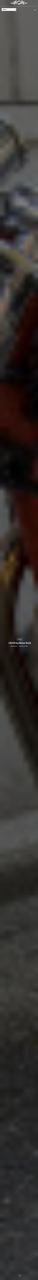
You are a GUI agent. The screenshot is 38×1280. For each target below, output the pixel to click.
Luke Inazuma (13, 646)
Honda (20, 639)
